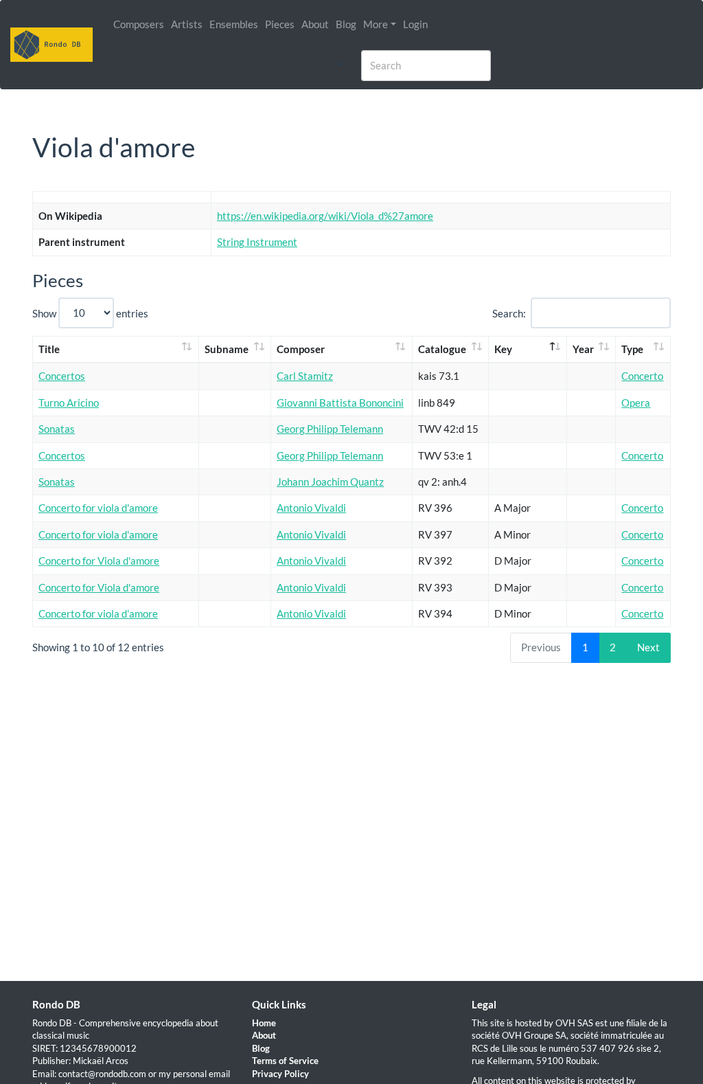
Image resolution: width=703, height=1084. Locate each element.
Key (503, 349)
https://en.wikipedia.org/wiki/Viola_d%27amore (325, 216)
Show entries (90, 312)
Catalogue (442, 349)
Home (264, 1022)
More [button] (375, 24)
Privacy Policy (280, 1073)
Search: (509, 312)
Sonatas (56, 428)
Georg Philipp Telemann (330, 428)
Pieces (280, 24)
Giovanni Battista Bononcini (340, 402)
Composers (138, 24)
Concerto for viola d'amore (98, 507)
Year (583, 349)
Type (632, 349)
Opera (635, 402)
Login (415, 24)
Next (648, 647)
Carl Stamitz (305, 376)
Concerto (642, 376)
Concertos (61, 376)
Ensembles (233, 24)
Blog (346, 24)
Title (49, 349)
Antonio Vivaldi (311, 507)
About (315, 24)
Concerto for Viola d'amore (98, 560)
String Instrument (257, 242)
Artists (187, 24)
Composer (301, 349)
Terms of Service (285, 1060)
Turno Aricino (68, 402)
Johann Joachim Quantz (330, 481)
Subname (227, 349)
